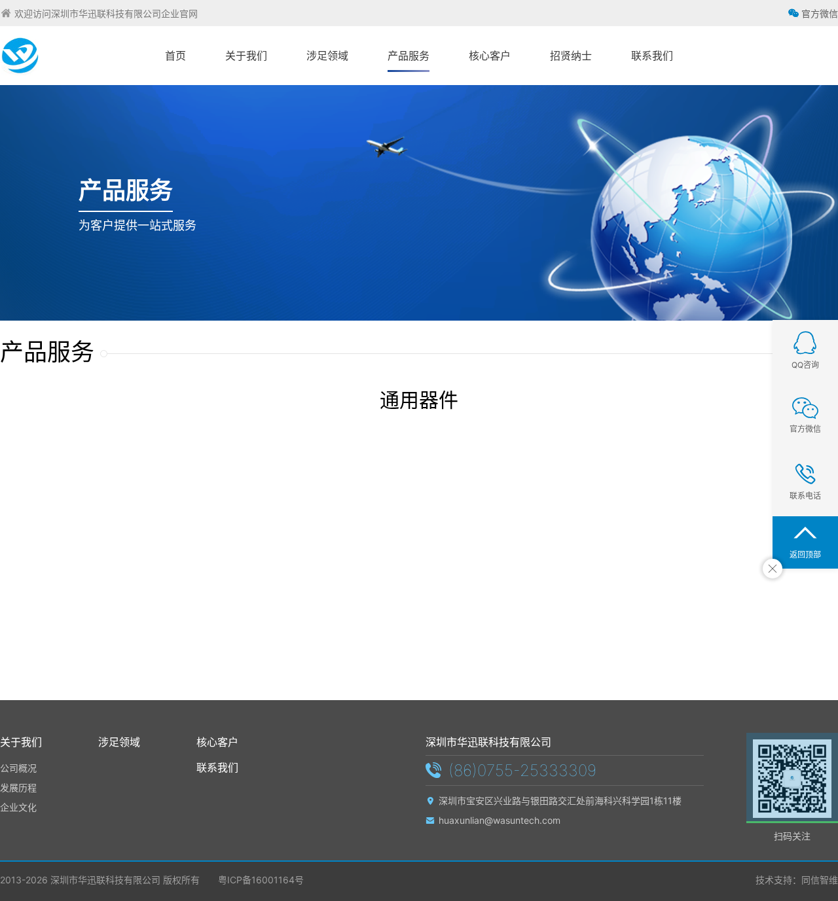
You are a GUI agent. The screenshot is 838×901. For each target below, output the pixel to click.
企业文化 (18, 807)
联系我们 (217, 767)
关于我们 (21, 742)
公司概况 (18, 767)
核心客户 (217, 742)
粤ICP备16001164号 (259, 879)
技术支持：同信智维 (797, 879)
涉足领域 (119, 742)
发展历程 (18, 787)
